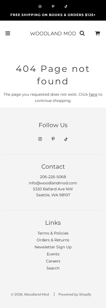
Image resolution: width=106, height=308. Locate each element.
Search (53, 268)
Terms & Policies (53, 233)
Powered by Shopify (74, 294)
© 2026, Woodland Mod (30, 294)
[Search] (82, 33)
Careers (53, 261)
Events (53, 254)
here (93, 94)
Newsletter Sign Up (53, 247)
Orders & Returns (53, 240)
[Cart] (97, 33)
